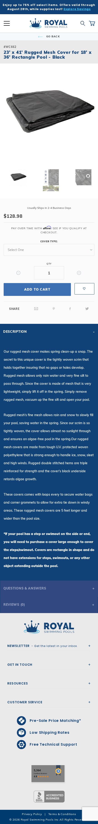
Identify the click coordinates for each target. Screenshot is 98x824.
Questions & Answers (24, 588)
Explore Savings (77, 9)
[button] (7, 120)
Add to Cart (37, 289)
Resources (17, 683)
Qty (49, 263)
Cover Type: (49, 241)
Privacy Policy (32, 814)
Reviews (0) (14, 605)
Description (15, 332)
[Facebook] (70, 309)
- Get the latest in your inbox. (42, 646)
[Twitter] (87, 309)
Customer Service (24, 702)
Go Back (52, 36)
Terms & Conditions (62, 814)
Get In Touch (19, 664)
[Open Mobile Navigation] (6, 23)
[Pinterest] (54, 309)
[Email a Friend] (36, 309)
